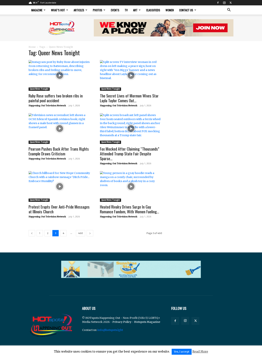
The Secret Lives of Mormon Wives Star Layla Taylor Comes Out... (129, 98)
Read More (200, 351)
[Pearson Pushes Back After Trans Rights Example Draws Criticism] (60, 128)
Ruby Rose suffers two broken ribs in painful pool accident (56, 98)
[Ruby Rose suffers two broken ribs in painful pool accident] (60, 75)
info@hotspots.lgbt (110, 330)
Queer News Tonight (39, 89)
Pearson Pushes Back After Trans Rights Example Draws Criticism (59, 151)
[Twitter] (230, 2)
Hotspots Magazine (147, 322)
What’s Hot (58, 10)
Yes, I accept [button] (181, 351)
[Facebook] (218, 2)
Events (115, 10)
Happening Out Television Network (47, 105)
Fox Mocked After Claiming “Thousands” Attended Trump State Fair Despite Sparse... (129, 153)
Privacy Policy (121, 322)
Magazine (36, 10)
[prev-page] (32, 233)
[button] (228, 10)
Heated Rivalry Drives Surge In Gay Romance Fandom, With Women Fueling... (129, 209)
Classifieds (153, 10)
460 (80, 233)
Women (170, 10)
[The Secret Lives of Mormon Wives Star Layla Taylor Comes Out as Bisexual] (131, 75)
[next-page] (90, 233)
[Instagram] (224, 2)
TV (126, 10)
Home (32, 46)
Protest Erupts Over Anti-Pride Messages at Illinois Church (59, 209)
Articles (79, 10)
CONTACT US (186, 10)
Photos (97, 10)
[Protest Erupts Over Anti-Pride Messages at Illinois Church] (60, 186)
